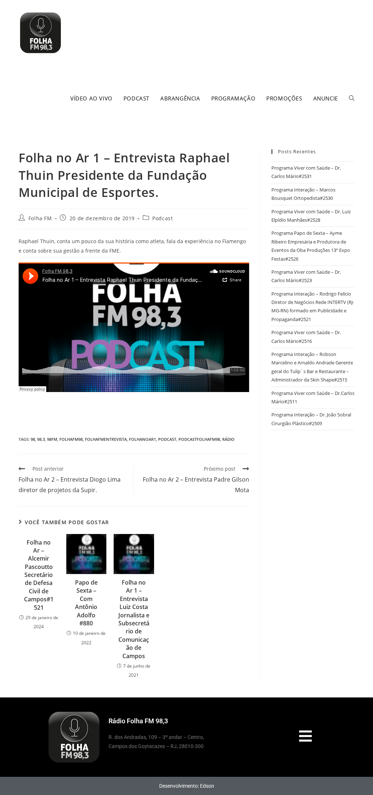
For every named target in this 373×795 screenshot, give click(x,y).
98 (33, 439)
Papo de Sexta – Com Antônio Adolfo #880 (86, 602)
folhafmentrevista (106, 439)
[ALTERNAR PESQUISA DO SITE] (351, 98)
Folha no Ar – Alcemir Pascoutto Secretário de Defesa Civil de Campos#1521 (39, 575)
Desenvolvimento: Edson (186, 786)
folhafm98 (71, 439)
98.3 (41, 439)
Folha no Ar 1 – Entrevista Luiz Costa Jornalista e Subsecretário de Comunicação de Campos (133, 619)
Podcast (162, 218)
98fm (52, 439)
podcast (167, 439)
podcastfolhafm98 (199, 439)
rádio (228, 439)
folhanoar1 (142, 439)
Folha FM (40, 218)
